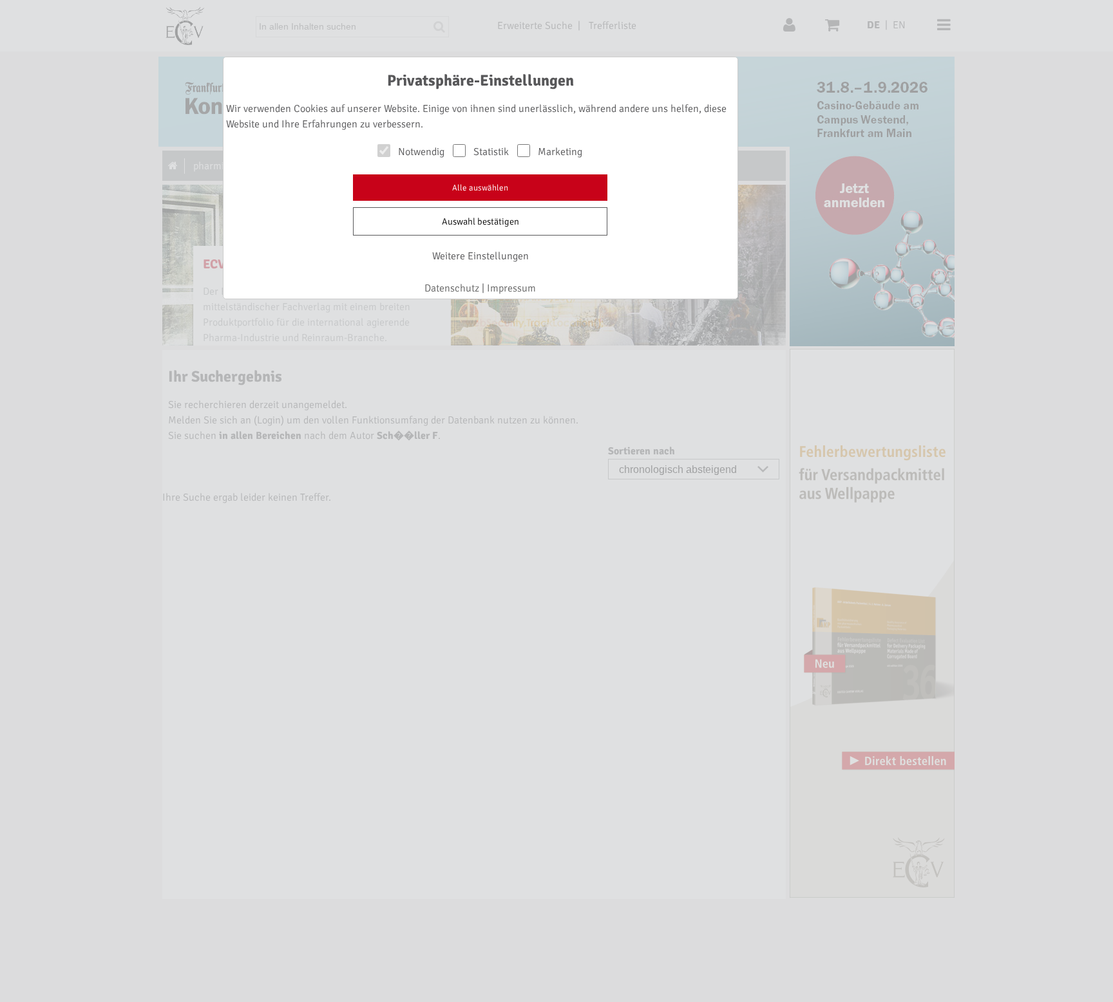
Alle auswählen (480, 188)
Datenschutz (451, 288)
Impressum (511, 288)
